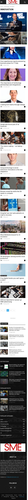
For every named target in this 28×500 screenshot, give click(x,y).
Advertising (3, 297)
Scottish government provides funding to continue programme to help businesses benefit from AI (17, 344)
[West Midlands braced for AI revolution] (12, 226)
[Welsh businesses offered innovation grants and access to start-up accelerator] (4, 352)
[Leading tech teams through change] (12, 96)
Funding (25, 37)
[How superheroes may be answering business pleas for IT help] (12, 53)
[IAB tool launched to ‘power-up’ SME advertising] (12, 291)
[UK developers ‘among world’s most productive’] (12, 248)
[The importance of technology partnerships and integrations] (12, 75)
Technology (6, 6)
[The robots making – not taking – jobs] (12, 138)
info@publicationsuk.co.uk (12, 477)
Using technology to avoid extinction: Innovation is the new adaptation (11, 169)
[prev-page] (1, 310)
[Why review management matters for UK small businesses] (4, 381)
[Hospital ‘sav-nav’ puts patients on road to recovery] (12, 205)
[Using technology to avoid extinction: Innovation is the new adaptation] (12, 159)
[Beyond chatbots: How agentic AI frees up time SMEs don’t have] (4, 366)
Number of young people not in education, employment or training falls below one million (17, 329)
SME (1, 65)
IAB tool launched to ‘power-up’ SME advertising (11, 301)
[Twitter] (14, 487)
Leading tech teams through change (12, 105)
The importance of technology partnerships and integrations (10, 84)
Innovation (3, 39)
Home (1, 6)
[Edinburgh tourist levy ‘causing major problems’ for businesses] (4, 337)
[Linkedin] (11, 487)
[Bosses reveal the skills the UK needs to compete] (12, 183)
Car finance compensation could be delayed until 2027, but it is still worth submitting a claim (17, 373)
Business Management (5, 58)
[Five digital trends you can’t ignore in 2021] (12, 270)
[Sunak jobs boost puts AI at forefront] (12, 116)
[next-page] (14, 310)
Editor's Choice (3, 275)
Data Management (4, 80)
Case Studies (3, 143)
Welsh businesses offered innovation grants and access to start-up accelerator (16, 351)
